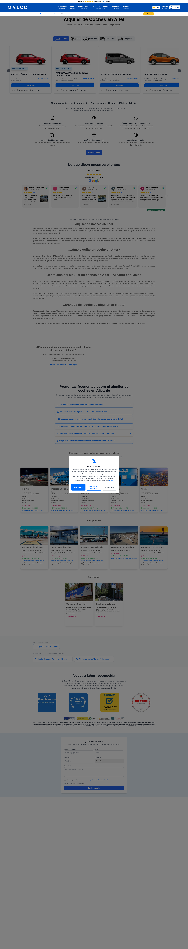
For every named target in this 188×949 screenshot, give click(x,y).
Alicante (55, 14)
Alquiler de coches (45, 14)
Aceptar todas (78, 487)
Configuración (109, 487)
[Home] (17, 7)
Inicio (35, 14)
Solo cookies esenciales (93, 487)
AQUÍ (111, 480)
